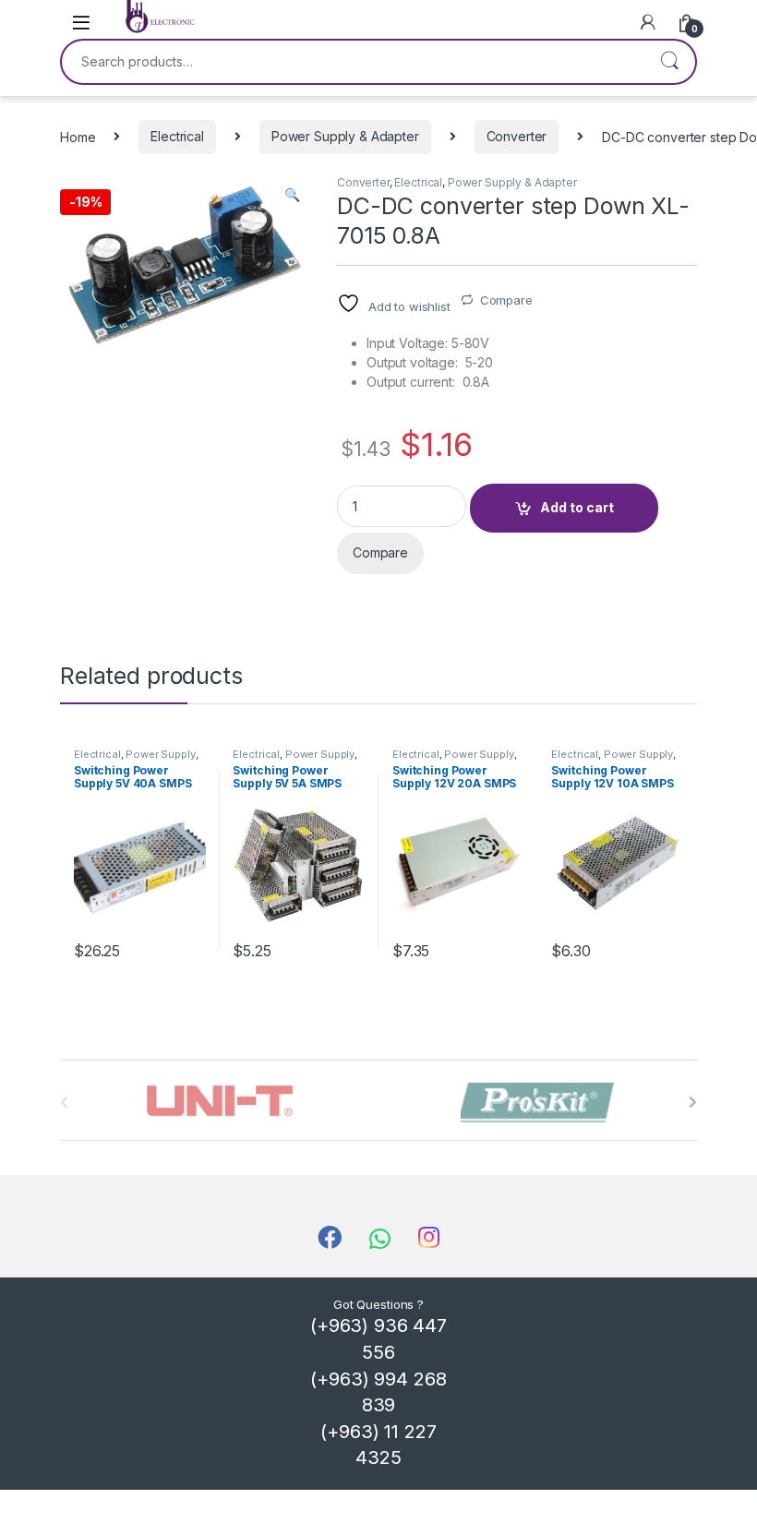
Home (77, 136)
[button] (292, 195)
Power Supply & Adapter (345, 136)
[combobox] (352, 62)
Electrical (177, 136)
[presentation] (693, 1102)
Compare (506, 300)
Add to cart (577, 507)
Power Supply (160, 754)
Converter (517, 136)
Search (669, 62)
